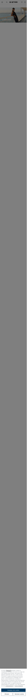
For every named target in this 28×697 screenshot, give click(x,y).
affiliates (8, 670)
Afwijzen (7, 694)
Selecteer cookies (19, 694)
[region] (13, 683)
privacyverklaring (19, 685)
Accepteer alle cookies (13, 690)
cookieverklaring (9, 685)
